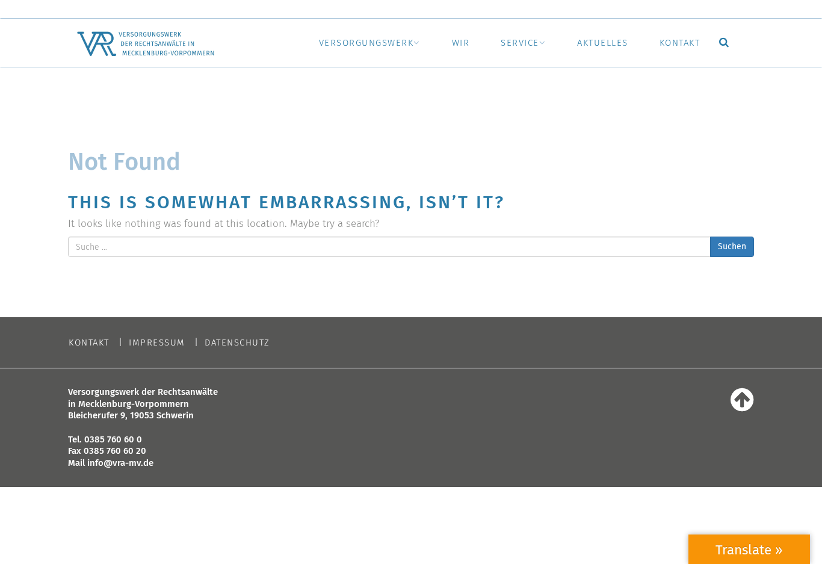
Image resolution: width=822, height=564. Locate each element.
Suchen (732, 246)
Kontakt (680, 42)
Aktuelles (602, 42)
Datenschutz (237, 342)
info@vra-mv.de (120, 462)
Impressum (157, 342)
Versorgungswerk (366, 42)
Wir (461, 42)
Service (520, 42)
